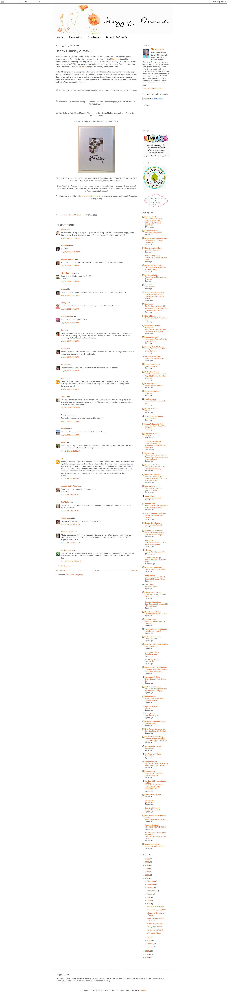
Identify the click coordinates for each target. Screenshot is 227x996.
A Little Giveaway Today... (156, 923)
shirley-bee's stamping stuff (156, 238)
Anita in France (67, 532)
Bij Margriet (149, 800)
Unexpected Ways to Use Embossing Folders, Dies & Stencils (154, 296)
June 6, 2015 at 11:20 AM (70, 543)
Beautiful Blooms (151, 723)
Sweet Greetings (151, 337)
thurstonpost (150, 771)
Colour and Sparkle (152, 687)
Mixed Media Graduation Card (155, 819)
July (149, 897)
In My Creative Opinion (154, 416)
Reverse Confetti (151, 825)
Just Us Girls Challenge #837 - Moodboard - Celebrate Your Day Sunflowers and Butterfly (156, 308)
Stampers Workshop (153, 441)
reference (148, 708)
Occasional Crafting (153, 592)
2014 (147, 951)
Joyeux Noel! (149, 748)
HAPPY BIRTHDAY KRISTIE (155, 846)
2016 (147, 875)
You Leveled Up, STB (152, 810)
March (149, 940)
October (150, 887)
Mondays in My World (155, 930)
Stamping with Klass (153, 248)
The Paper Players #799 (153, 233)
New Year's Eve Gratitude (153, 525)
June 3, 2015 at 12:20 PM (70, 524)
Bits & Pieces (150, 316)
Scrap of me (150, 585)
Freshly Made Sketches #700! (155, 569)
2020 (147, 862)
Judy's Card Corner (152, 523)
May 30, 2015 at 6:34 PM (70, 341)
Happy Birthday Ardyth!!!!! (156, 910)
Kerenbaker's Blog (152, 677)
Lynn (63, 289)
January (150, 947)
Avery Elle (149, 540)
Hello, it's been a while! (153, 631)
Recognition (75, 37)
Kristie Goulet (66, 316)
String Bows (150, 714)
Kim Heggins (66, 550)
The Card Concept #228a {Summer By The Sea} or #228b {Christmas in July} (156, 479)
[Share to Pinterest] (96, 215)
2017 (147, 872)
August (150, 894)
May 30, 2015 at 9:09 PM (70, 389)
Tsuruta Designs (151, 706)
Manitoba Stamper (152, 844)
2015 (147, 878)
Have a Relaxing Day (152, 716)
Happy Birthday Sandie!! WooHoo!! (156, 919)
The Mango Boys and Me (155, 729)
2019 (147, 865)
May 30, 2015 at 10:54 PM (71, 407)
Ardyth (63, 229)
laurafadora (149, 285)
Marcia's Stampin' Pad (154, 424)
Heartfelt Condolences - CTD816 (156, 614)
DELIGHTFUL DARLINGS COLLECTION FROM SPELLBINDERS (154, 787)
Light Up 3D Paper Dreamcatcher (156, 740)
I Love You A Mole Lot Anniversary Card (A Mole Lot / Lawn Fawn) (155, 445)
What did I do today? (153, 567)
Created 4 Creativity (153, 602)
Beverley (64, 429)
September (151, 891)
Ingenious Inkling (152, 652)
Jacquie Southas (67, 259)
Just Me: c (149, 304)
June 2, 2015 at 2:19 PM (70, 495)
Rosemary (65, 245)
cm (62, 458)
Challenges (94, 37)
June (149, 900)
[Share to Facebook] (94, 215)
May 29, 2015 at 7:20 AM (70, 238)
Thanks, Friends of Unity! (153, 385)
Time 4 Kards (150, 384)
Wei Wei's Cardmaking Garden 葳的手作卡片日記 (155, 738)
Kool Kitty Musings (152, 660)
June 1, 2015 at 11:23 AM (70, 451)
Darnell (63, 397)
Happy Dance (158, 49)
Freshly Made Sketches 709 (154, 552)
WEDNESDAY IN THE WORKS (156, 827)
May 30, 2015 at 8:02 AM (70, 323)
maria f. (64, 442)
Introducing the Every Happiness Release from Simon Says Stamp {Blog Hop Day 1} (156, 457)
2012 (147, 957)
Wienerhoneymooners (154, 531)
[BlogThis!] (89, 215)
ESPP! (147, 411)
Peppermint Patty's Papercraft (152, 326)
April (149, 937)
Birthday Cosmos (151, 366)
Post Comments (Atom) (74, 575)
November (151, 884)
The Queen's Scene (153, 612)
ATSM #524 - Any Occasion (154, 358)
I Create (148, 550)
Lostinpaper (150, 575)
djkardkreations (151, 409)
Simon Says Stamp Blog (154, 292)
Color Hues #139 (150, 418)
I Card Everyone (67, 273)
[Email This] (87, 215)
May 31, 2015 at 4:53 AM (70, 435)
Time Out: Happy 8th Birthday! (155, 731)
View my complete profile (151, 88)
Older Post (133, 571)
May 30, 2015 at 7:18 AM (70, 309)
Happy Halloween (151, 639)
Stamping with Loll (152, 364)
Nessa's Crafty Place (69, 486)
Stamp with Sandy (152, 808)
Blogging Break (150, 646)
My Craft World (151, 275)
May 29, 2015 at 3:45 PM (70, 265)
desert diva (149, 496)
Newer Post (60, 571)
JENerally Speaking (153, 637)
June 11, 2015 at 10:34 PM (71, 561)
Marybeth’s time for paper (155, 721)
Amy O (63, 378)
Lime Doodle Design (153, 558)
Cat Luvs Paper (151, 434)
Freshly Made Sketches (88, 196)
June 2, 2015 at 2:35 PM (70, 511)
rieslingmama (150, 399)
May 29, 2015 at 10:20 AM (71, 252)
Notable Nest (150, 504)
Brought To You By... (117, 37)
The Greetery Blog (152, 256)
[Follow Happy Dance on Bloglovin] (152, 99)
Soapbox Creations (152, 465)
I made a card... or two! (153, 498)
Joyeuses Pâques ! (151, 587)
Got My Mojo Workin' (154, 927)
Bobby (63, 303)
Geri (62, 330)
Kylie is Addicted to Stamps (156, 629)
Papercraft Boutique (153, 265)
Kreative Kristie (151, 217)
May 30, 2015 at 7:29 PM (70, 357)
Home (60, 37)
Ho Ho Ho (148, 393)
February (150, 944)
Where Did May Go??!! (155, 906)
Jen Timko (65, 502)
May (149, 904)
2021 (147, 859)
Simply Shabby (150, 287)
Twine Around (150, 696)
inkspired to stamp (152, 391)
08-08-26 (148, 436)
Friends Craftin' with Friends (156, 644)
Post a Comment (64, 566)
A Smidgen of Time (154, 933)
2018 (147, 869)
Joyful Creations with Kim (155, 513)
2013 (147, 954)
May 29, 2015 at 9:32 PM (70, 281)
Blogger (143, 990)
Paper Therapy (151, 762)
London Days (150, 619)
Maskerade (115, 59)
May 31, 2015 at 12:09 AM (71, 421)
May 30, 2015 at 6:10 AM (70, 295)
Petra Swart (65, 518)
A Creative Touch (152, 372)
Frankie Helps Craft (152, 357)
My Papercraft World (153, 746)
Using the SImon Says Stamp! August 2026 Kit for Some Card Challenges (155, 376)
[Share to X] (91, 215)
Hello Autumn (149, 662)
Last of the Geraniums (152, 250)
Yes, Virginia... (150, 486)
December (151, 881)
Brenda (64, 348)
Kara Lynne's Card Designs (156, 667)
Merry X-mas (149, 802)
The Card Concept (152, 474)
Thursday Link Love (151, 654)
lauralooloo (149, 453)
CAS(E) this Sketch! (153, 795)
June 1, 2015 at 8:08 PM (70, 479)
